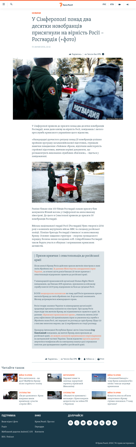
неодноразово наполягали (53, 294)
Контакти (39, 432)
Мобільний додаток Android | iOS (17, 432)
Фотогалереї (69, 375)
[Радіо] (128, 4)
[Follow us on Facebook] (70, 422)
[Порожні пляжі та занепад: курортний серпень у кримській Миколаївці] (54, 378)
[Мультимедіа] (120, 4)
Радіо (4, 427)
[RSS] (102, 422)
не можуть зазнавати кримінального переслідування (76, 336)
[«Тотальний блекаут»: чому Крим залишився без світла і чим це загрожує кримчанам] (99, 378)
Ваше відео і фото (10, 422)
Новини (36, 13)
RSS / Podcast (8, 437)
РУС (104, 4)
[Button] (75, 54)
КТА (112, 4)
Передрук (39, 427)
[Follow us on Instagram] (95, 422)
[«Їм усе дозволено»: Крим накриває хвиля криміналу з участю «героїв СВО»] (10, 395)
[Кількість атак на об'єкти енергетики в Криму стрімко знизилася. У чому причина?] (99, 395)
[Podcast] (108, 422)
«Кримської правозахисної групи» (58, 315)
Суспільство (25, 393)
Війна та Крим (25, 375)
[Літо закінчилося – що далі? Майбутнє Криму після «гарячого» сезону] (10, 378)
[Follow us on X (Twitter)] (76, 422)
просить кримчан (91, 339)
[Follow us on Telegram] (89, 422)
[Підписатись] (114, 422)
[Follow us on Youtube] (83, 422)
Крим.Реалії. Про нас (45, 422)
